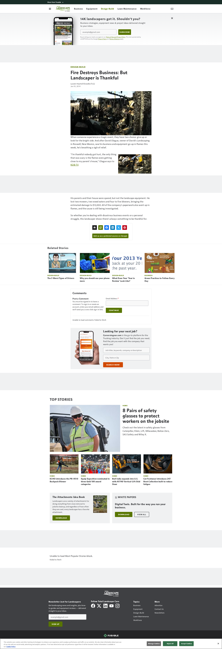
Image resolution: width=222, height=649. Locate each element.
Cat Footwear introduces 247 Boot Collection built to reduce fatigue (157, 482)
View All (141, 514)
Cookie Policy (10, 646)
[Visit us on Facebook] (93, 605)
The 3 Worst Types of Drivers (60, 278)
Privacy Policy (102, 39)
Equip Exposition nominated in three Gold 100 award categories (95, 482)
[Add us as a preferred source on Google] (100, 227)
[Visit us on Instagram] (117, 605)
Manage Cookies (154, 643)
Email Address (112, 298)
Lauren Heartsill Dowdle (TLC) (83, 83)
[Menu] (50, 8)
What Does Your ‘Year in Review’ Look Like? (123, 279)
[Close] (218, 643)
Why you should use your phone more (94, 279)
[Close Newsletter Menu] (172, 18)
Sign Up (55, 624)
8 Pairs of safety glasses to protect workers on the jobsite (146, 416)
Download (61, 518)
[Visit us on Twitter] (99, 605)
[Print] (94, 227)
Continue (114, 310)
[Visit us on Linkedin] (105, 605)
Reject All (170, 643)
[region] (111, 644)
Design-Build (78, 67)
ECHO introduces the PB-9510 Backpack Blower (64, 480)
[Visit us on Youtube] (111, 605)
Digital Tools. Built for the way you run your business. (140, 506)
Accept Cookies (186, 643)
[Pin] (124, 227)
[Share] (106, 227)
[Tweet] (118, 227)
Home (125, 406)
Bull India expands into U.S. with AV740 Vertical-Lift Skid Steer (126, 482)
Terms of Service (115, 39)
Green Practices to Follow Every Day (159, 279)
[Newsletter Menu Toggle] (172, 8)
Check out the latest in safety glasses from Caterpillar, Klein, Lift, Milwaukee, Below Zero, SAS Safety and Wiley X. (146, 431)
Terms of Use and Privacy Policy (115, 37)
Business (149, 275)
